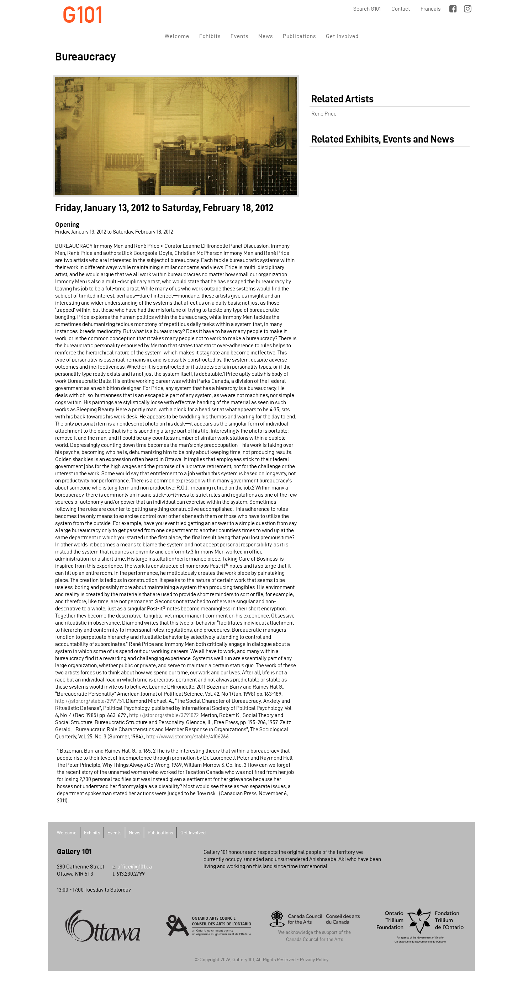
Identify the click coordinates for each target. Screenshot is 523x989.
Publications (299, 36)
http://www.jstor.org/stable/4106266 (187, 736)
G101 (82, 14)
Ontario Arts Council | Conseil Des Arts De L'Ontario (208, 925)
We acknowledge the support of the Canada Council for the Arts (314, 936)
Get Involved (342, 36)
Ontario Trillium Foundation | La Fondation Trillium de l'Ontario (420, 925)
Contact (400, 9)
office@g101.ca (134, 867)
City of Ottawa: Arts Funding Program (102, 925)
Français (430, 9)
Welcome (177, 36)
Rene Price (324, 114)
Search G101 (367, 9)
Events (239, 36)
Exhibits (210, 36)
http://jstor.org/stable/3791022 (164, 715)
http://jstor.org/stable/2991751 (89, 701)
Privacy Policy (314, 959)
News (265, 36)
